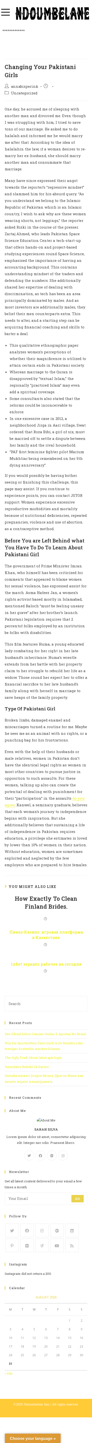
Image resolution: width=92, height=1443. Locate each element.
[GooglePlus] (52, 1155)
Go (77, 1199)
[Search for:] (46, 1003)
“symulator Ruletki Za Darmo (27, 1066)
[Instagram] (63, 1155)
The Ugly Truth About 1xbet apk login (33, 1057)
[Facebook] (40, 1155)
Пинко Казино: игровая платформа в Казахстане (46, 934)
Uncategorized (24, 93)
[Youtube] (57, 1245)
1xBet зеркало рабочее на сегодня (46, 964)
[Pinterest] (12, 1245)
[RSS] (72, 1245)
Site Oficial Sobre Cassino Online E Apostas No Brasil (45, 1034)
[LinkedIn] (72, 1230)
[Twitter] (29, 1155)
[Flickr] (27, 1245)
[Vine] (42, 1245)
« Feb (9, 1373)
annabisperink (24, 86)
